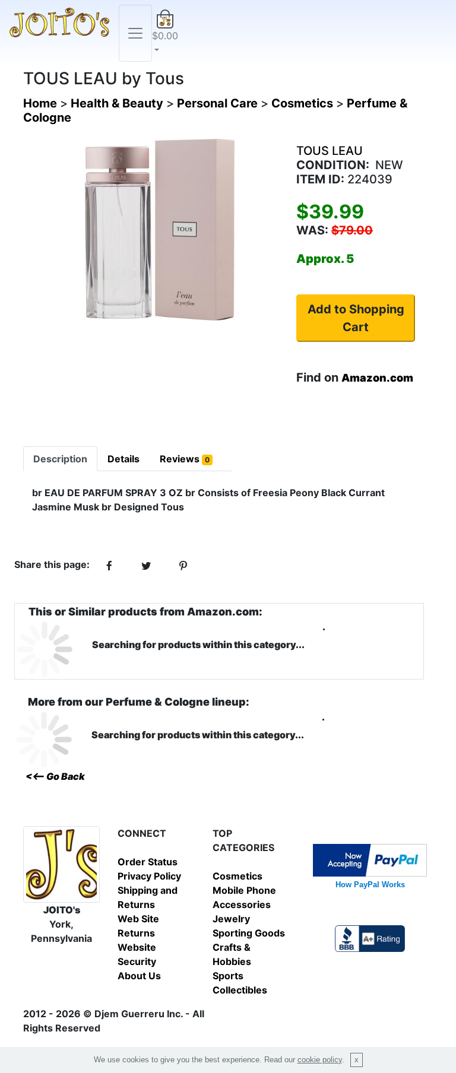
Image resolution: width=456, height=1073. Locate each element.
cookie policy (319, 1059)
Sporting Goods (249, 933)
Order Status (148, 862)
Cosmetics (237, 876)
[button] (165, 33)
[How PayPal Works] (370, 859)
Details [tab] (123, 459)
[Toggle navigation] (135, 33)
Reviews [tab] (185, 459)
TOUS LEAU (329, 151)
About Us (139, 976)
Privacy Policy (149, 876)
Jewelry (231, 919)
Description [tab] (60, 459)
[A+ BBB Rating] (370, 938)
